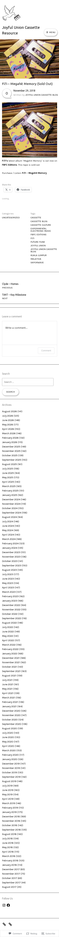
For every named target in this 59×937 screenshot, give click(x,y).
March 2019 (8, 803)
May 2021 (7, 688)
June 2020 (8, 737)
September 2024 (11, 512)
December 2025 (11, 446)
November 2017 (11, 873)
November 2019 (11, 768)
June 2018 (8, 842)
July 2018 (7, 838)
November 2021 (11, 662)
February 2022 (10, 649)
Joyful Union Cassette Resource (21, 30)
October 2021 (9, 666)
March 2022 (9, 644)
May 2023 (7, 583)
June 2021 (7, 684)
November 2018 (11, 820)
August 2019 (9, 781)
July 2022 (7, 627)
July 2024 (7, 521)
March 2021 (8, 697)
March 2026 (9, 433)
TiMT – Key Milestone (14, 296)
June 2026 (8, 420)
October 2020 (10, 719)
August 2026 (9, 411)
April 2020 (8, 746)
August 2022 (9, 622)
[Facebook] (8, 905)
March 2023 (9, 591)
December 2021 (11, 657)
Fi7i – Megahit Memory (34, 173)
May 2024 (7, 530)
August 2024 (9, 517)
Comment (46, 350)
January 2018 (9, 864)
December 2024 (11, 499)
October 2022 (9, 613)
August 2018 (9, 834)
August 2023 (9, 569)
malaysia (36, 258)
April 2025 (8, 481)
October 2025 (9, 455)
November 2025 (11, 450)
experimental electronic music (41, 229)
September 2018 (11, 829)
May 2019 (7, 794)
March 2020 (9, 750)
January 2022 (9, 653)
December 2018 (11, 816)
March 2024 (9, 539)
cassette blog (39, 221)
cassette (36, 217)
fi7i (32, 238)
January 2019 (9, 812)
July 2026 (7, 415)
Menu (51, 32)
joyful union (38, 245)
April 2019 (8, 798)
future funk (38, 241)
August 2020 (9, 728)
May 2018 (7, 847)
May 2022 (7, 635)
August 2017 (9, 886)
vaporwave (37, 262)
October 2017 (9, 878)
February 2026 (10, 437)
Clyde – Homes (10, 285)
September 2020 (11, 723)
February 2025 (10, 490)
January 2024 (9, 547)
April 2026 (8, 428)
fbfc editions (38, 234)
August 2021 (9, 675)
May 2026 (7, 424)
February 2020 (10, 754)
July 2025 (7, 468)
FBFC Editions (9, 164)
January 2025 (9, 495)
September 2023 (11, 565)
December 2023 (11, 552)
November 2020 (11, 715)
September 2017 (11, 882)
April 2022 (8, 640)
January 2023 (9, 600)
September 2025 (11, 459)
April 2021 (8, 693)
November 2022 (11, 609)
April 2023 (8, 587)
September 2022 (11, 618)
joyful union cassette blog (44, 250)
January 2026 (9, 442)
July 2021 (7, 679)
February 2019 (10, 807)
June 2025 (8, 472)
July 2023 (7, 574)
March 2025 (9, 486)
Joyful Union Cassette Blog (41, 94)
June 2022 (8, 631)
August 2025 (9, 464)
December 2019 (11, 763)
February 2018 (10, 860)
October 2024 (9, 508)
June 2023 (8, 578)
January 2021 (9, 706)
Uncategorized (11, 217)
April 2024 (8, 534)
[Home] (11, 924)
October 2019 (9, 772)
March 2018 (8, 856)
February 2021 (10, 701)
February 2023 (10, 596)
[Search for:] (27, 381)
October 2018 (9, 825)
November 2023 (11, 556)
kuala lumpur (39, 255)
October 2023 (9, 561)
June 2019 (7, 790)
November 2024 (11, 503)
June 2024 (8, 525)
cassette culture (41, 224)
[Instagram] (4, 905)
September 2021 (11, 671)
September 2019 (11, 776)
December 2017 (11, 869)
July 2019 (7, 785)
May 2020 (7, 741)
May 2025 (7, 477)
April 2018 (8, 851)
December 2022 (11, 605)
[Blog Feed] (5, 924)
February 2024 (10, 543)
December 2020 (11, 710)
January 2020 (9, 759)
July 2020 (7, 732)
